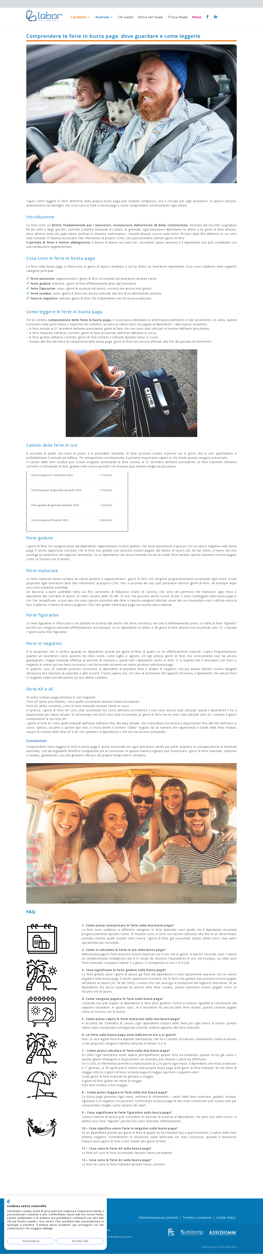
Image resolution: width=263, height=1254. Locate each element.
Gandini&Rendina (227, 1247)
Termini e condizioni (197, 1217)
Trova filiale (178, 17)
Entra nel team (150, 17)
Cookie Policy (225, 1217)
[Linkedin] (216, 17)
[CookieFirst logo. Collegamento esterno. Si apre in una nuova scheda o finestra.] (8, 1201)
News (197, 17)
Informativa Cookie (66, 1228)
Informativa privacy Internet (158, 1217)
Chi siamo (126, 17)
